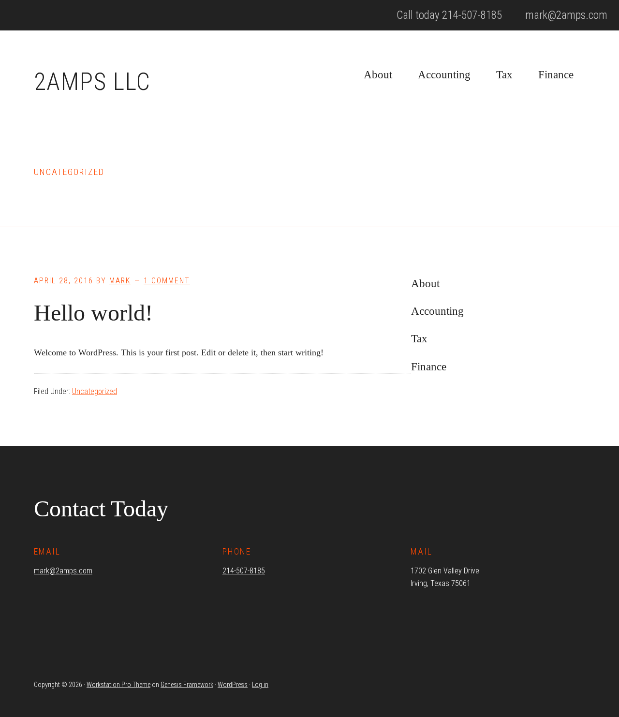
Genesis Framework (187, 684)
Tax (419, 339)
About (425, 284)
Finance (428, 367)
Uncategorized (94, 391)
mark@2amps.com (63, 570)
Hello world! (93, 312)
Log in (260, 684)
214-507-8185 (243, 570)
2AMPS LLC (92, 82)
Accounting (437, 311)
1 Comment (167, 280)
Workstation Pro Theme (118, 684)
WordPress (233, 684)
